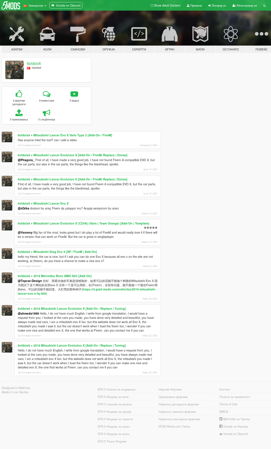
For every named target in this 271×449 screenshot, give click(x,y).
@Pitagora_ (26, 160)
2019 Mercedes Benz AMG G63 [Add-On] (62, 276)
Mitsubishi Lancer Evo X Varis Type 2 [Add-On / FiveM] (72, 135)
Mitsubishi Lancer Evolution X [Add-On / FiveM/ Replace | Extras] (80, 155)
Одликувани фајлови (173, 397)
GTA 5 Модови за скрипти (115, 419)
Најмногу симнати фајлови (177, 411)
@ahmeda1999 (28, 313)
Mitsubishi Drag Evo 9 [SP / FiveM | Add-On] (65, 252)
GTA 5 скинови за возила (115, 404)
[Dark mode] (264, 5)
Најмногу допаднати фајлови (179, 404)
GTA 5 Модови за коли (113, 397)
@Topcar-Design (30, 281)
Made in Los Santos (15, 392)
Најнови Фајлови (170, 389)
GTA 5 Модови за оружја (114, 411)
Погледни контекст (31, 145)
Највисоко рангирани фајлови (179, 419)
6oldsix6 (34, 63)
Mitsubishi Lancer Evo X (51, 203)
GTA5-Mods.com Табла (174, 426)
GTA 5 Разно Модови (112, 441)
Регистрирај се (246, 5)
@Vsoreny (25, 232)
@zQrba (23, 208)
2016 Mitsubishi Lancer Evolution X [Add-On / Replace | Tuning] (79, 308)
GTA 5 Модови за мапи (113, 434)
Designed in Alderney (16, 388)
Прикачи (195, 5)
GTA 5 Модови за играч (114, 426)
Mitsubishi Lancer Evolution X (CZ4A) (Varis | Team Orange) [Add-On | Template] (91, 223)
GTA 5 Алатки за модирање (117, 389)
